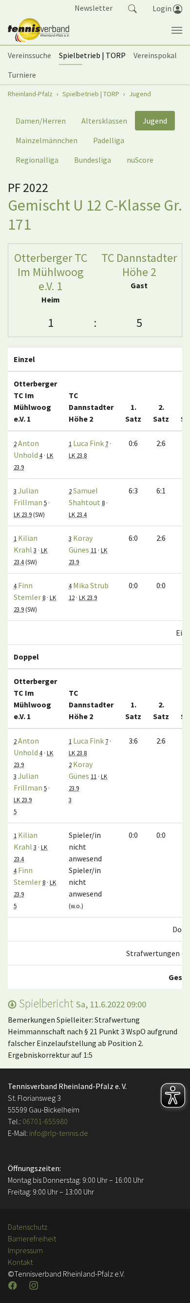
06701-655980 (45, 1121)
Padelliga (108, 140)
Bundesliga (92, 160)
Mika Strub (91, 585)
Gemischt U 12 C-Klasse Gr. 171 (95, 214)
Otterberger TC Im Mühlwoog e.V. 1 (50, 272)
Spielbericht (81, 1003)
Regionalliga (37, 160)
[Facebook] (13, 1285)
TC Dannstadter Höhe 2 (139, 264)
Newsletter (94, 8)
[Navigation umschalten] (176, 30)
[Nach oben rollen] (170, 1283)
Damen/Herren (41, 121)
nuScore (140, 160)
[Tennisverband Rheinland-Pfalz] (38, 30)
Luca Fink (88, 443)
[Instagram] (34, 1285)
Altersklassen (104, 121)
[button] (132, 8)
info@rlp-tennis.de (58, 1133)
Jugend (155, 121)
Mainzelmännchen (46, 140)
